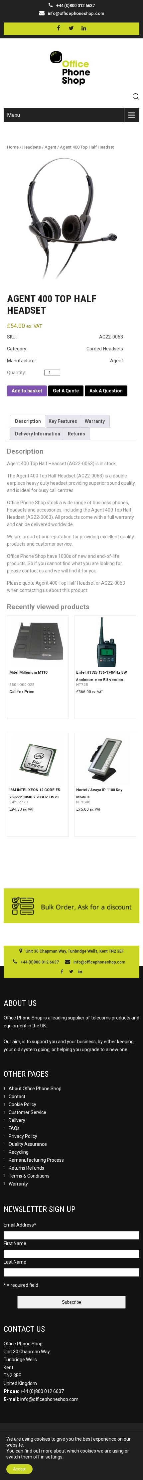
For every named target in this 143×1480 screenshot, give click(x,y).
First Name (15, 1243)
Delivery (17, 1120)
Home (13, 147)
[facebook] (58, 28)
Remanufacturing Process (36, 1160)
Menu (13, 115)
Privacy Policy (23, 1136)
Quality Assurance (28, 1144)
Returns (76, 433)
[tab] (28, 421)
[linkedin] (83, 28)
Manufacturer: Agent (65, 360)
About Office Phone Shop (35, 1088)
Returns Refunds (26, 1168)
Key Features (63, 421)
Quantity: (18, 372)
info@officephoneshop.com (76, 13)
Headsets (31, 147)
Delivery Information (37, 433)
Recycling (19, 1152)
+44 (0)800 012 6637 (42, 1391)
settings (54, 1456)
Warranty (95, 421)
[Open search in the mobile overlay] (136, 96)
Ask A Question (106, 390)
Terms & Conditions (29, 1176)
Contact (17, 1096)
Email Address (20, 1225)
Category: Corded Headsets (65, 348)
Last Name (15, 1262)
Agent (50, 147)
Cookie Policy (22, 1104)
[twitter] (71, 28)
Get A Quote (66, 390)
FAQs (14, 1128)
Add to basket (27, 390)
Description (28, 421)
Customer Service (27, 1112)
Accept (19, 1469)
